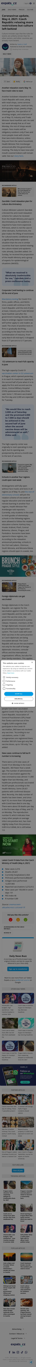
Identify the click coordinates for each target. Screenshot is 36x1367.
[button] (18, 703)
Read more (10, 673)
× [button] (32, 662)
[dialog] (18, 683)
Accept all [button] (18, 694)
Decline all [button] (19, 699)
